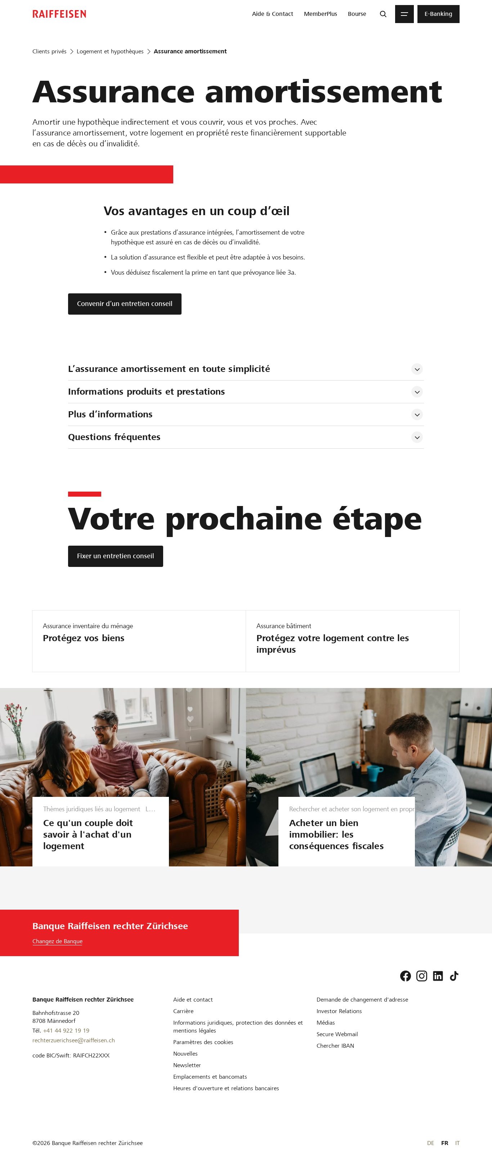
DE (430, 1143)
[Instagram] (421, 976)
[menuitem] (272, 14)
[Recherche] (383, 14)
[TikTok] (454, 976)
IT (457, 1143)
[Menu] (404, 14)
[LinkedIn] (438, 976)
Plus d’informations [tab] (110, 414)
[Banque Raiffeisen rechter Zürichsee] (59, 14)
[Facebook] (405, 976)
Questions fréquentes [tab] (114, 437)
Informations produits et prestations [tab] (146, 391)
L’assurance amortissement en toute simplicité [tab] (169, 369)
